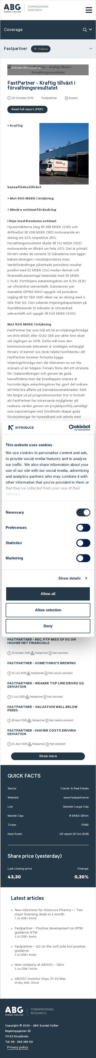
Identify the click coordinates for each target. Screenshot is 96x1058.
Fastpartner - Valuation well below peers (42, 709)
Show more (48, 756)
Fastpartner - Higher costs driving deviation (41, 732)
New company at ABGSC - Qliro (39, 965)
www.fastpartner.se (76, 797)
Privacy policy (17, 1047)
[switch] (83, 528)
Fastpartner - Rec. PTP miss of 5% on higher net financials (41, 641)
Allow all (48, 594)
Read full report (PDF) (27, 109)
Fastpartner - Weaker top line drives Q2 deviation (45, 685)
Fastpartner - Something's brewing (41, 664)
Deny (48, 626)
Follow (43, 49)
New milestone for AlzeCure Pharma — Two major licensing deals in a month (49, 912)
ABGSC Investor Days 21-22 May (40, 979)
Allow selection (48, 610)
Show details (69, 578)
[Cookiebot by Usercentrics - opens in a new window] (69, 428)
